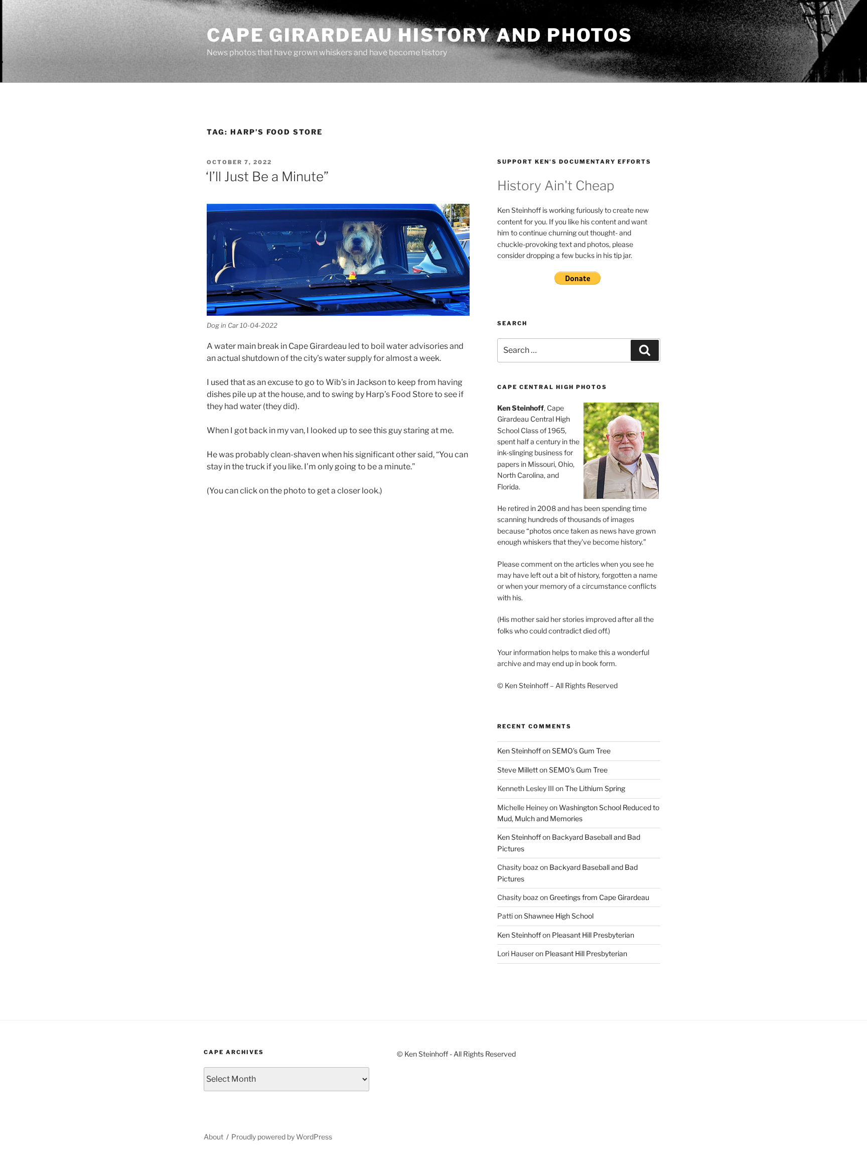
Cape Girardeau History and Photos (420, 35)
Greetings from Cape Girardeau (599, 897)
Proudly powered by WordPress (281, 1136)
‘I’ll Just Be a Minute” (267, 176)
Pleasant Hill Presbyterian (593, 935)
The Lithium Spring (595, 788)
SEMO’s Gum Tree (581, 750)
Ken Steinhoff (519, 750)
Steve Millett (517, 769)
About (213, 1136)
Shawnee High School (559, 916)
